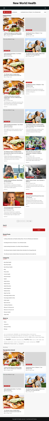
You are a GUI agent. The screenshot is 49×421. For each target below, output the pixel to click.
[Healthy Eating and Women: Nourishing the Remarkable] (13, 172)
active (5, 334)
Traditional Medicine (29, 177)
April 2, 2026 (10, 154)
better (22, 335)
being (19, 335)
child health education (38, 335)
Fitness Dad (6, 271)
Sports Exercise (29, 193)
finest (40, 337)
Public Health (6, 300)
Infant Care (34, 339)
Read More (5, 106)
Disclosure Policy (7, 326)
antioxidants (16, 334)
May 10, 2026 (32, 56)
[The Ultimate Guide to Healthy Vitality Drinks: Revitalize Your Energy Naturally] (35, 45)
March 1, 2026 (32, 156)
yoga (17, 343)
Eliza (5, 35)
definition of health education (20, 337)
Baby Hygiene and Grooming (8, 335)
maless (40, 339)
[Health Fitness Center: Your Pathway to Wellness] (35, 172)
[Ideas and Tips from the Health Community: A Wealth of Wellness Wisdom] (35, 143)
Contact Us (6, 324)
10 (27, 221)
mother (43, 339)
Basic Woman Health (8, 267)
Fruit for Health (7, 50)
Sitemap (5, 329)
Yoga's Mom (6, 314)
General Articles (7, 276)
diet (27, 337)
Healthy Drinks (28, 50)
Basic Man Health (7, 264)
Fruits (5, 339)
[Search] (45, 8)
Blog (5, 269)
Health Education (7, 286)
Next (30, 221)
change (32, 335)
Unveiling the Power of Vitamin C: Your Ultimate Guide (22, 12)
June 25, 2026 (10, 56)
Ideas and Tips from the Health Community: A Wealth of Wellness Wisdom (34, 153)
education (33, 337)
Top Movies (5, 347)
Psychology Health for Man (9, 297)
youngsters (21, 343)
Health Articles (29, 82)
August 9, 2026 (10, 35)
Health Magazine (7, 288)
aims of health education (9, 334)
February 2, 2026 (10, 183)
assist (19, 334)
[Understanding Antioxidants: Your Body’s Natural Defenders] (13, 45)
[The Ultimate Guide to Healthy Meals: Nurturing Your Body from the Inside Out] (13, 66)
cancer (30, 335)
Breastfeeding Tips (26, 335)
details (26, 337)
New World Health (24, 3)
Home (5, 321)
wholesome (7, 343)
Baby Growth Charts (33, 334)
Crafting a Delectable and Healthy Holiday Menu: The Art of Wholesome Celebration (12, 98)
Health (5, 278)
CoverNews (28, 419)
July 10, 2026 (32, 35)
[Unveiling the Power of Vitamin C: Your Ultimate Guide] (35, 25)
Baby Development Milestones (25, 334)
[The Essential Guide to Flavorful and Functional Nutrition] (13, 199)
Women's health (13, 343)
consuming (13, 337)
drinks (30, 337)
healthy (26, 339)
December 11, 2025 (11, 210)
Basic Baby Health (7, 262)
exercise (36, 337)
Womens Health (7, 312)
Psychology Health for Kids (9, 295)
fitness (42, 337)
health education (13, 339)
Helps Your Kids (7, 71)
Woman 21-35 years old (30, 148)
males (37, 339)
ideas (31, 339)
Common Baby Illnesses (7, 337)
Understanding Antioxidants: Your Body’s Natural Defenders (16, 246)
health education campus (20, 339)
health (8, 339)
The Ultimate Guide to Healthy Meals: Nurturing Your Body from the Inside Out (20, 253)
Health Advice (6, 177)
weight (38, 341)
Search (5, 225)
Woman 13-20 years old (9, 307)
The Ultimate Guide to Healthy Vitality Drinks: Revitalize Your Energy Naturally (20, 250)
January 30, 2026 (32, 183)
